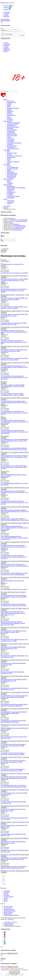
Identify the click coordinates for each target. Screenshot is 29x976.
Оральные (10, 190)
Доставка (6, 13)
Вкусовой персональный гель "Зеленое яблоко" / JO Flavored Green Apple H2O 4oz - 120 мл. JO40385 (14, 290)
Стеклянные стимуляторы (14, 142)
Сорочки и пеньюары (13, 161)
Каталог (6, 42)
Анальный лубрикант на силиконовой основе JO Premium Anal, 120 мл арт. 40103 (14, 359)
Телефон (3, 30)
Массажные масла (12, 173)
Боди (8, 151)
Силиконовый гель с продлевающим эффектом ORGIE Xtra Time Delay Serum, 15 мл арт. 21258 (14, 448)
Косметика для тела (12, 168)
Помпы (9, 137)
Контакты (6, 16)
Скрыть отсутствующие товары (11, 974)
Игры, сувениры (8, 179)
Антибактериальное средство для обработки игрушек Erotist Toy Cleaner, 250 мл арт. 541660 (13, 604)
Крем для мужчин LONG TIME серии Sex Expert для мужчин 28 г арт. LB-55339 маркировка (14, 573)
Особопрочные (11, 192)
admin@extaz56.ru (9, 925)
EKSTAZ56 (7, 206)
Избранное (7, 50)
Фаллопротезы (11, 147)
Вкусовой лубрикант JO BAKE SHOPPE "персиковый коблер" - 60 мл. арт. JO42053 (12, 394)
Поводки (9, 112)
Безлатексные (11, 186)
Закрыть (3, 958)
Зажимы (9, 103)
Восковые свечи (11, 102)
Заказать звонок (5, 19)
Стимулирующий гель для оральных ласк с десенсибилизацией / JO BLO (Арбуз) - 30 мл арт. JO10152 (14, 413)
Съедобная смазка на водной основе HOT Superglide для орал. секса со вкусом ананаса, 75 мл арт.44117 (14, 557)
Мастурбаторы (11, 132)
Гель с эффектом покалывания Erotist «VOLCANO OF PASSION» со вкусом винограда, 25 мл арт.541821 (14, 538)
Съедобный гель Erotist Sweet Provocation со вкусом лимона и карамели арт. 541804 (13, 769)
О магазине (7, 12)
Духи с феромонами (12, 167)
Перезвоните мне (5, 38)
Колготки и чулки (12, 153)
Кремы (9, 170)
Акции (6, 898)
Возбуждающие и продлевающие (16, 187)
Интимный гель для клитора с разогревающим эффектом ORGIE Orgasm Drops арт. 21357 (13, 867)
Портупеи (10, 114)
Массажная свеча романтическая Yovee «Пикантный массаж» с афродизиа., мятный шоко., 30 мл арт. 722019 (13, 623)
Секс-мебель (10, 141)
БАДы (5, 199)
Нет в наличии (4, 726)
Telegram (6, 9)
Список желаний (8, 896)
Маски (9, 106)
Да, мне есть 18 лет (14, 972)
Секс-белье (7, 150)
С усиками (10, 194)
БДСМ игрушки (8, 906)
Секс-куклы (10, 138)
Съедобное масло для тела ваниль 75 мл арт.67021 (14, 273)
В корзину (3, 953)
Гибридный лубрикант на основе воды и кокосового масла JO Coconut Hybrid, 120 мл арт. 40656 (14, 342)
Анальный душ (11, 125)
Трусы (9, 116)
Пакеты (9, 181)
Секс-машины (11, 140)
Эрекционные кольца (13, 148)
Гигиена (9, 166)
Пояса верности (11, 115)
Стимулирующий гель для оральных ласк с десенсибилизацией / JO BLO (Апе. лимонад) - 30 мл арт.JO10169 (14, 432)
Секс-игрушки (8, 121)
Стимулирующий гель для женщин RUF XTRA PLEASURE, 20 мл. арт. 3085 (14, 323)
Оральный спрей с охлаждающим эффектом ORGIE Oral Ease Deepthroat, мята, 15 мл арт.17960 (14, 519)
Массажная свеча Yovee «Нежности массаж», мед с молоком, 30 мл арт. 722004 (14, 640)
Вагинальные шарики (13, 127)
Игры (8, 180)
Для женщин (10, 202)
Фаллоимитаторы (12, 145)
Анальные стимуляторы (13, 122)
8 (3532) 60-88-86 (8, 5)
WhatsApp (7, 7)
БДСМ (5, 99)
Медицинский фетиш (13, 108)
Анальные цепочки (12, 124)
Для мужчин (10, 200)
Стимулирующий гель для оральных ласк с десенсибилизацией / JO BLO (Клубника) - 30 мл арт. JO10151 (14, 377)
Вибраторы (10, 128)
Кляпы (9, 105)
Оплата (6, 899)
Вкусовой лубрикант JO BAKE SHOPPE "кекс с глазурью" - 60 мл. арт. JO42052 (14, 307)
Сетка (8, 160)
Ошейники (10, 111)
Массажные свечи (12, 174)
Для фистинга (11, 131)
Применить (4, 250)
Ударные (9, 118)
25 (4, 884)
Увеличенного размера (13, 196)
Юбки (8, 163)
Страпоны (10, 144)
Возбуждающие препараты (11, 915)
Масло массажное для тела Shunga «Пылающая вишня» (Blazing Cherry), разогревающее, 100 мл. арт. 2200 (14, 467)
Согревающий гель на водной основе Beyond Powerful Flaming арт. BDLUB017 (13, 721)
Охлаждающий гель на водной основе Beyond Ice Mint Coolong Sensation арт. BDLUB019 (14, 705)
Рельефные (10, 193)
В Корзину (3, 277)
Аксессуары (10, 101)
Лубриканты (10, 171)
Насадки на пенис (12, 135)
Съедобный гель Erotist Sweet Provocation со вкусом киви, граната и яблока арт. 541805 (13, 753)
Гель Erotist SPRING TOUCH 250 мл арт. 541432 (14, 589)
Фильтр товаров (5, 232)
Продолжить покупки (12, 953)
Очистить (3, 252)
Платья (9, 158)
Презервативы (8, 184)
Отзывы (6, 15)
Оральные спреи (11, 176)
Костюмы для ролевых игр (14, 155)
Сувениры (10, 183)
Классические (11, 189)
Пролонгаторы (11, 177)
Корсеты (9, 154)
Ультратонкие (11, 197)
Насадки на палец (12, 134)
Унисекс (9, 203)
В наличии (6, 248)
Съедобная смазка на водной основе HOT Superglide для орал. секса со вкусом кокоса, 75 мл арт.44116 (14, 502)
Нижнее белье (11, 157)
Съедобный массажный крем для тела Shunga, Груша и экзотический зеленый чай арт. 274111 (14, 786)
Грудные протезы (12, 129)
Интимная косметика (6, 212)
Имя (2, 28)
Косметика (7, 164)
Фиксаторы (10, 119)
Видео (5, 51)
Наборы (9, 109)
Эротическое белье (9, 909)
